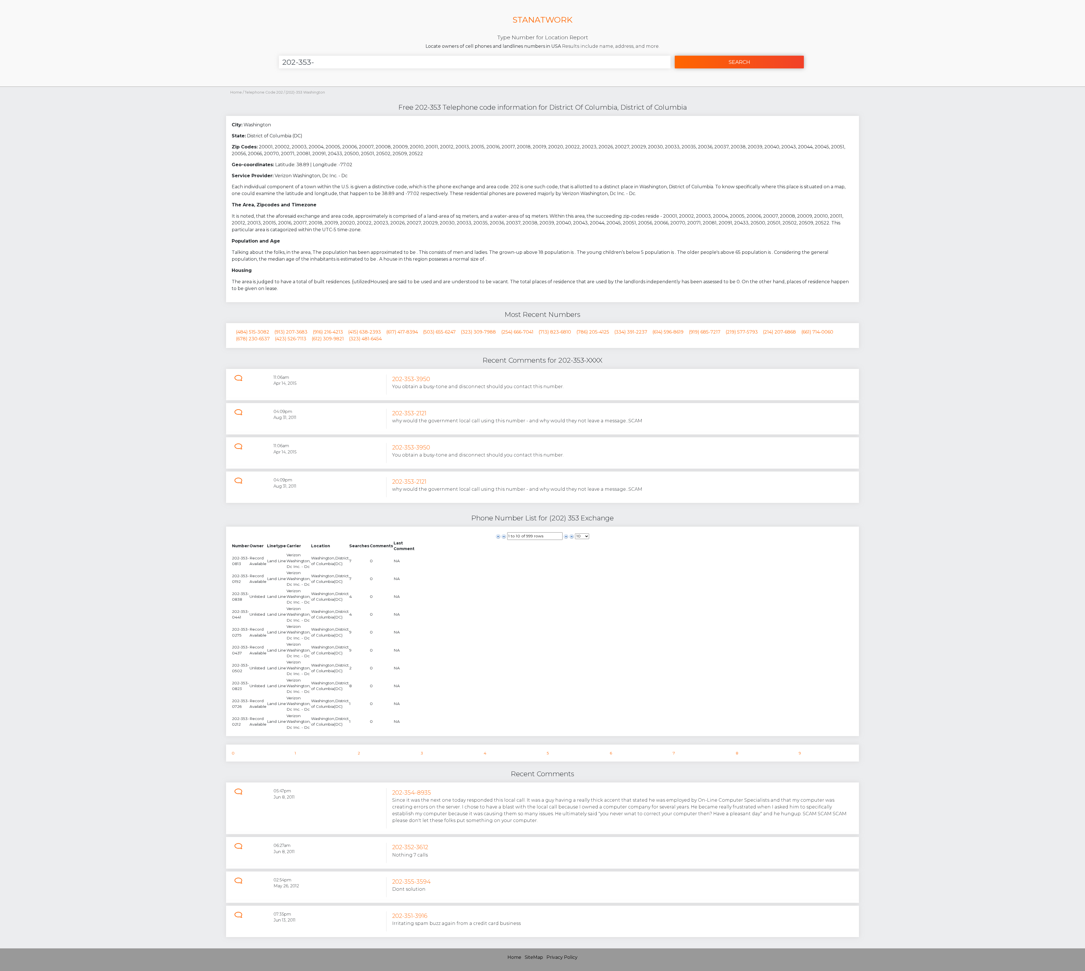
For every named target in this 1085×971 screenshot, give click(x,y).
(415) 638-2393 (364, 332)
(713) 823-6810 (555, 332)
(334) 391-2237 (630, 332)
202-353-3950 (411, 378)
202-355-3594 (411, 881)
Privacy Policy (562, 957)
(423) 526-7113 (290, 338)
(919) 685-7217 (705, 332)
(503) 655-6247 (439, 332)
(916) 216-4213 (328, 332)
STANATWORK (542, 20)
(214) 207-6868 (779, 332)
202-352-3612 (410, 847)
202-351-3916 (410, 915)
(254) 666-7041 (517, 332)
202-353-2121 (409, 413)
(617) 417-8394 (402, 332)
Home (236, 92)
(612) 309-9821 (328, 338)
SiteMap (534, 957)
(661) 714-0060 (817, 332)
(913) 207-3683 (290, 332)
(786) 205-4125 (592, 332)
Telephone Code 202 (264, 92)
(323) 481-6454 (365, 338)
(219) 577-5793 (742, 332)
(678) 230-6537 (253, 338)
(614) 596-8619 (667, 332)
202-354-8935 (411, 792)
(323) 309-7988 (478, 332)
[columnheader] (240, 546)
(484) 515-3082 (252, 332)
